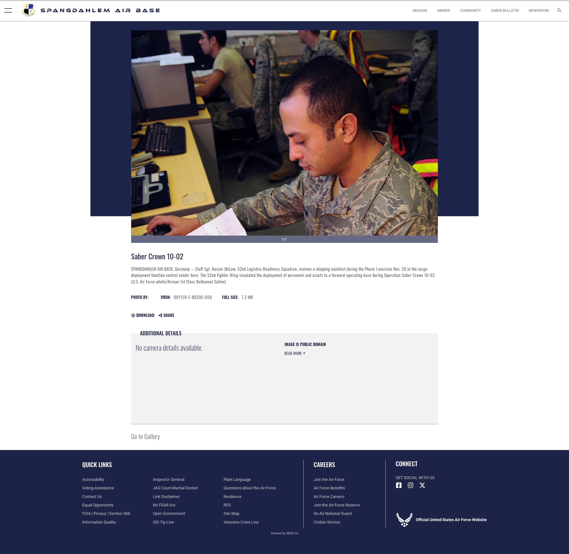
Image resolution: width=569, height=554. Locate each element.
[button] (7, 10)
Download (144, 315)
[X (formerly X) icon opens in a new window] (422, 485)
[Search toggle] (559, 10)
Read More (293, 353)
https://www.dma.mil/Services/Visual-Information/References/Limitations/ (336, 381)
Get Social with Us (415, 477)
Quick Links (97, 464)
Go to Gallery (145, 436)
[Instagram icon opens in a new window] (410, 485)
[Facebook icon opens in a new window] (399, 485)
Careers (324, 464)
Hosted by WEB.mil (284, 533)
